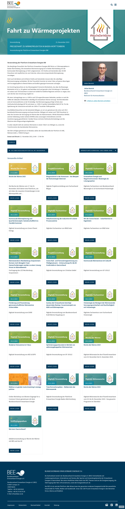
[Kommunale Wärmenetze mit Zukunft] (100, 253)
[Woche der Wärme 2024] (100, 337)
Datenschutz (23, 505)
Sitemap (56, 505)
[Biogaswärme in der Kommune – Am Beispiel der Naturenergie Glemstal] (62, 169)
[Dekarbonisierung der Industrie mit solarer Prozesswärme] (62, 211)
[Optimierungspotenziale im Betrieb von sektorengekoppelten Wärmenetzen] (62, 337)
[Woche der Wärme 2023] (100, 379)
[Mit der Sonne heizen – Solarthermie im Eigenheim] (100, 211)
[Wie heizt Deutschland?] (25, 421)
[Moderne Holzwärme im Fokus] (25, 337)
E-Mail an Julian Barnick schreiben (98, 101)
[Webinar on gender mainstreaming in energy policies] (25, 379)
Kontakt (47, 505)
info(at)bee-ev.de (17, 494)
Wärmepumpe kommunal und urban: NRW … (98, 150)
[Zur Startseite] (13, 4)
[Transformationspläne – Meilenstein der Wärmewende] (62, 379)
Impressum (11, 505)
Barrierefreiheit (35, 505)
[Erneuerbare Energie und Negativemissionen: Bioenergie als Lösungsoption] (100, 169)
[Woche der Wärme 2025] (25, 169)
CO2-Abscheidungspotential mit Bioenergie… (28, 150)
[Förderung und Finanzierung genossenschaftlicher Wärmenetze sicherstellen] (25, 295)
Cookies (121, 507)
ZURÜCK (12, 142)
